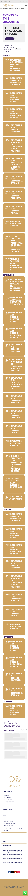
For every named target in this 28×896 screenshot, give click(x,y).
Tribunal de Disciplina (9, 801)
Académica (6, 820)
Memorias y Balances (8, 809)
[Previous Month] (22, 730)
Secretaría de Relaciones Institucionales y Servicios (14, 829)
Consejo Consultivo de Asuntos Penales (12, 862)
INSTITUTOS (5, 841)
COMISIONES (6, 837)
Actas (4, 807)
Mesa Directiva (7, 797)
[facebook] (20, 1)
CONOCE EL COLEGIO (7, 791)
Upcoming (18, 48)
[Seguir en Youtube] (15, 872)
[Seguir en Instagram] (18, 872)
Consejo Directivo (8, 799)
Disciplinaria (6, 827)
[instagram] (26, 1)
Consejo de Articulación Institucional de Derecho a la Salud (12, 859)
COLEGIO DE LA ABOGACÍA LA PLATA (13, 31)
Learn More (10, 38)
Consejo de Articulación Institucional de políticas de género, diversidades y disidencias (14, 851)
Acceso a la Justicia (8, 821)
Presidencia (6, 795)
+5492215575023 (7, 1)
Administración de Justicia (10, 823)
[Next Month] (25, 730)
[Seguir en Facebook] (9, 872)
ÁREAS (4, 816)
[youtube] (23, 1)
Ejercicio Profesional (8, 825)
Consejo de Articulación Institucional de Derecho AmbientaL (12, 855)
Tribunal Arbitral (7, 803)
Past (23, 48)
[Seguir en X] (12, 872)
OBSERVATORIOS (7, 846)
